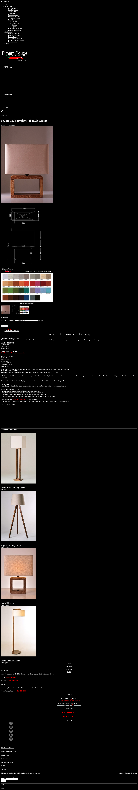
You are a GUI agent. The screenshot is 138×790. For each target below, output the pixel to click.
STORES (69, 666)
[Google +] (6, 421)
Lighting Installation (14, 35)
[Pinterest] (6, 418)
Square (14, 27)
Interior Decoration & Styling (17, 40)
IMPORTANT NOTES (12, 331)
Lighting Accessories (14, 30)
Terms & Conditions (131, 773)
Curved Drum (16, 23)
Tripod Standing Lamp (11, 545)
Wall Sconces (12, 13)
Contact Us (8, 43)
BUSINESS (69, 669)
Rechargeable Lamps (14, 16)
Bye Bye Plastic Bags (7, 762)
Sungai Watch (5, 755)
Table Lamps (12, 11)
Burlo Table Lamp (9, 603)
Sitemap (121, 773)
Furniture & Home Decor (15, 28)
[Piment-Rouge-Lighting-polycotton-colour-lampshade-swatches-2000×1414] (27, 304)
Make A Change (5, 758)
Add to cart (5, 326)
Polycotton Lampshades (8, 320)
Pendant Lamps (12, 8)
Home (6, 5)
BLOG (69, 672)
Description (8, 329)
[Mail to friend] (6, 425)
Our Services (8, 32)
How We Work (12, 42)
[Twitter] (6, 410)
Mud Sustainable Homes (7, 748)
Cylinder (14, 25)
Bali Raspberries (5, 766)
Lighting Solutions (13, 33)
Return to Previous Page (8, 125)
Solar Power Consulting (15, 38)
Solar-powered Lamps (14, 18)
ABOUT (69, 663)
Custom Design (12, 37)
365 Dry (3, 769)
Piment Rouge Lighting (9, 773)
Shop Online (8, 6)
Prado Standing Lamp (10, 660)
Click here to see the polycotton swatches (13, 353)
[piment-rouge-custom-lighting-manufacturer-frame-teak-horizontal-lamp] (27, 202)
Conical (14, 21)
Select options (5, 547)
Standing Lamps (13, 10)
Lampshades (12, 20)
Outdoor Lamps (13, 15)
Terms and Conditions (18, 399)
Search (3, 780)
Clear (41, 320)
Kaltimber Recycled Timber (8, 751)
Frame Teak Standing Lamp (13, 488)
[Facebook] (6, 414)
